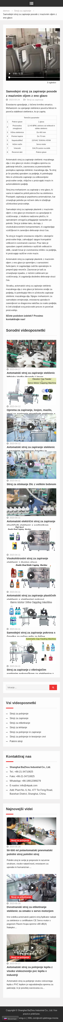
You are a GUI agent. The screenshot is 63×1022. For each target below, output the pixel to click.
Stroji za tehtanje (18, 727)
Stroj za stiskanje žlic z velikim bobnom (31, 484)
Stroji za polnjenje (19, 713)
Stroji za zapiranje (35, 100)
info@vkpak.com (28, 785)
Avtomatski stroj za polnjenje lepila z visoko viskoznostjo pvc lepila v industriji (30, 971)
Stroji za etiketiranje (20, 723)
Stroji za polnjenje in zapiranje (25, 732)
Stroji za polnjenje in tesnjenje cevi (28, 736)
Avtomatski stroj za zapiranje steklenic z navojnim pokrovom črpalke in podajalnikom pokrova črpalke (31, 451)
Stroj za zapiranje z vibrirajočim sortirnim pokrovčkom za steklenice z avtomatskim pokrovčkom (30, 673)
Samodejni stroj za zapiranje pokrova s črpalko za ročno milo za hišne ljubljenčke (31, 636)
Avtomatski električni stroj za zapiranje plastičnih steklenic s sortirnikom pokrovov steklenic (31, 525)
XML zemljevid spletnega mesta (43, 1018)
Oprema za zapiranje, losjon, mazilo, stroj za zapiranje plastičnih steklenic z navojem (31, 414)
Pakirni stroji (16, 741)
